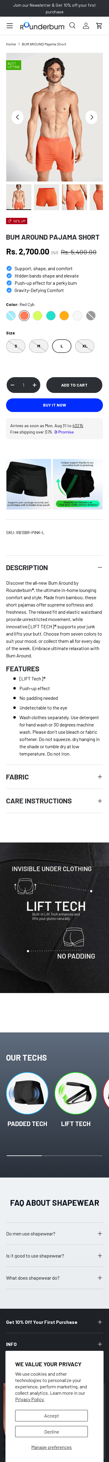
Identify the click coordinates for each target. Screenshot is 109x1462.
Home (11, 44)
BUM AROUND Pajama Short (44, 44)
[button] (99, 25)
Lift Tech (76, 1123)
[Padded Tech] (27, 1093)
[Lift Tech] (75, 1093)
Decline (51, 1431)
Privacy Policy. (30, 1399)
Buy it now (54, 404)
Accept (51, 1415)
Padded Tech (27, 1123)
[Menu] (9, 25)
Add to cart (74, 384)
